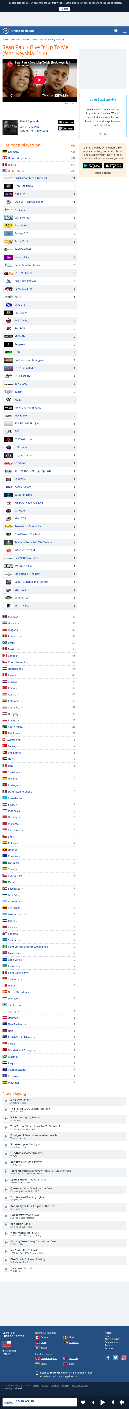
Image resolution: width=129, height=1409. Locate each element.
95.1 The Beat (23, 605)
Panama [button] (13, 933)
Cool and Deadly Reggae (29, 360)
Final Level (17, 1388)
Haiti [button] (11, 1030)
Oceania (109, 1348)
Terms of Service (70, 103)
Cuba (43, 1342)
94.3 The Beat (23, 320)
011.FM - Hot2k (23, 273)
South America (112, 1342)
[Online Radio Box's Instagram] (123, 1357)
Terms (36, 1385)
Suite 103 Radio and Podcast (31, 582)
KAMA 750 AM (23, 487)
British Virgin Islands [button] (20, 1037)
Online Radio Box (22, 31)
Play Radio (21, 415)
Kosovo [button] (12, 1076)
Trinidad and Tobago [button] (20, 1050)
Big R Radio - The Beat (27, 574)
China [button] (11, 688)
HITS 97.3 (20, 209)
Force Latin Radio (25, 368)
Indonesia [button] (14, 810)
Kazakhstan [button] (15, 798)
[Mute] (123, 1402)
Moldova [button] (13, 617)
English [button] (6, 1354)
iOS (62, 1376)
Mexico (72, 1337)
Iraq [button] (10, 1063)
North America (112, 1338)
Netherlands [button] (15, 668)
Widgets (65, 1385)
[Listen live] (6, 1101)
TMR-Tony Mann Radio (28, 407)
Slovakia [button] (13, 772)
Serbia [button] (12, 1043)
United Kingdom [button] (18, 158)
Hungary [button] (13, 714)
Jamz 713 (20, 304)
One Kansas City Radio (28, 534)
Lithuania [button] (13, 862)
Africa (108, 1332)
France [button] (12, 164)
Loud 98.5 (20, 479)
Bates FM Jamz (23, 494)
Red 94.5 (20, 328)
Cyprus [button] (12, 1011)
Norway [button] (12, 817)
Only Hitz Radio (24, 186)
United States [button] (16, 171)
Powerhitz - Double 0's (28, 526)
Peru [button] (11, 675)
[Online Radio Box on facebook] (107, 1357)
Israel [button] (11, 921)
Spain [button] (11, 869)
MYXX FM (20, 336)
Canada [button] (12, 655)
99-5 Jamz (20, 463)
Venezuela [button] (14, 908)
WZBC (18, 399)
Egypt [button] (11, 804)
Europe (108, 1345)
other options (103, 173)
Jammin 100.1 (23, 597)
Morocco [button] (13, 823)
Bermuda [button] (13, 953)
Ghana (44, 1363)
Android (53, 1376)
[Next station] (113, 1402)
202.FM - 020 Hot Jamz (28, 423)
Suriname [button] (14, 979)
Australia (73, 1358)
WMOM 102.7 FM (25, 550)
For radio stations (80, 1385)
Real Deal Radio (24, 249)
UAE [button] (10, 759)
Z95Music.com (23, 439)
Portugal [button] (13, 785)
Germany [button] (13, 151)
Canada (44, 1337)
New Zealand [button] (15, 1024)
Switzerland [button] (14, 739)
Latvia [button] (11, 927)
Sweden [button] (12, 940)
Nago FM (20, 194)
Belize (44, 1347)
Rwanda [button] (13, 966)
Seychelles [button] (14, 888)
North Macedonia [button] (18, 992)
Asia (107, 1335)
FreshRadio (21, 225)
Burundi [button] (13, 1056)
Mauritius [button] (14, 1082)
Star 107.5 (20, 589)
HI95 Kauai (21, 447)
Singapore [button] (14, 830)
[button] (103, 1402)
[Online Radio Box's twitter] (115, 1357)
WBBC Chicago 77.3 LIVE (29, 502)
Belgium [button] (13, 733)
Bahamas (74, 1342)
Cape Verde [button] (15, 959)
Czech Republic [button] (17, 662)
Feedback (55, 1385)
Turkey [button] (12, 746)
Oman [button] (11, 882)
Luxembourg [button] (15, 914)
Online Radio (13, 1334)
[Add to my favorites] (83, 1402)
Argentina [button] (14, 901)
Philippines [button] (14, 752)
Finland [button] (12, 895)
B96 (17, 431)
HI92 (17, 352)
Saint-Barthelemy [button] (18, 972)
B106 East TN (22, 376)
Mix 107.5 (20, 518)
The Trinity (35, 130)
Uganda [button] (12, 849)
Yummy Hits (22, 257)
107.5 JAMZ (21, 384)
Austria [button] (12, 694)
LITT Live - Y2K (23, 217)
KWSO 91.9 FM (23, 566)
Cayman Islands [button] (17, 1069)
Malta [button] (11, 985)
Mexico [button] (12, 649)
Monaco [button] (13, 998)
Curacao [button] (13, 856)
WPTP (18, 296)
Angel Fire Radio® (25, 281)
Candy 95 (20, 510)
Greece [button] (12, 623)
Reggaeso (20, 344)
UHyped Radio (23, 455)
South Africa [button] (15, 726)
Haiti (71, 1363)
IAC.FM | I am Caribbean (29, 201)
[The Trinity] (10, 127)
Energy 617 (21, 233)
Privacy (45, 1385)
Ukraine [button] (12, 778)
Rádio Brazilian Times (27, 265)
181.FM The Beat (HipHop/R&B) (33, 471)
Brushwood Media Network (31, 178)
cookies (26, 2)
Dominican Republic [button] (20, 791)
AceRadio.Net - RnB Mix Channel (34, 542)
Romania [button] (13, 636)
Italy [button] (10, 765)
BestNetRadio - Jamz (27, 558)
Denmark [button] (13, 1017)
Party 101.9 (21, 241)
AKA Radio (21, 312)
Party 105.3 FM (23, 289)
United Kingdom (49, 1358)
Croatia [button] (12, 681)
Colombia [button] (13, 701)
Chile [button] (11, 836)
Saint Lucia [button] (14, 1005)
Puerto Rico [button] (15, 875)
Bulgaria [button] (13, 630)
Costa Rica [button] (14, 707)
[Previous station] (93, 1402)
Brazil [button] (11, 642)
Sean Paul (33, 127)
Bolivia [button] (12, 843)
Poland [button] (12, 720)
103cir (18, 392)
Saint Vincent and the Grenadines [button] (28, 946)
